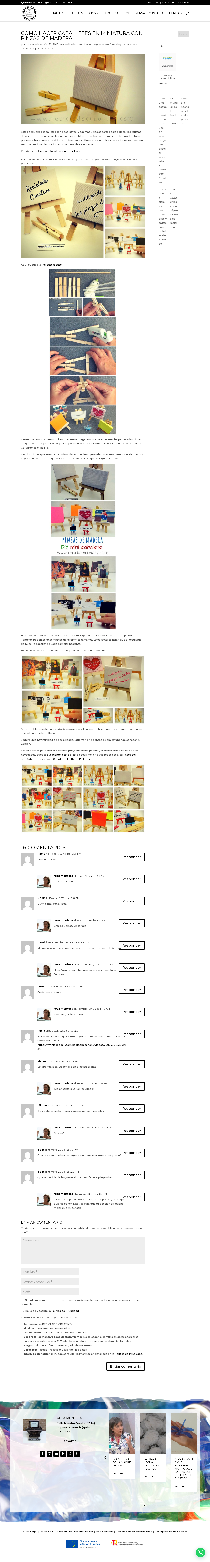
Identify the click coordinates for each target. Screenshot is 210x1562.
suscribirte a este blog (61, 754)
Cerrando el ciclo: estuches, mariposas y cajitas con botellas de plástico (184, 1469)
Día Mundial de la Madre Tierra (122, 1462)
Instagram (43, 759)
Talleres (59, 13)
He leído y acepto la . (51, 1310)
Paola (41, 1030)
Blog (107, 13)
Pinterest (85, 759)
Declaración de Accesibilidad (134, 1531)
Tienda (174, 13)
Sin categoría (117, 44)
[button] (105, 1457)
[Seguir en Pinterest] (70, 1454)
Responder (131, 857)
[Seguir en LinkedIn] (63, 1454)
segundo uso (101, 44)
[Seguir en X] (77, 1454)
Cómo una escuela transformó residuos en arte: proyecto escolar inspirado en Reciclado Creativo (163, 140)
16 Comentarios (46, 48)
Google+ (59, 759)
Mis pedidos (162, 3)
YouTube (27, 759)
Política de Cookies (81, 1531)
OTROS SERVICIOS (83, 13)
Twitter (71, 759)
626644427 (29, 2)
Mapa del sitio (104, 1531)
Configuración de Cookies (171, 1531)
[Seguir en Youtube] (56, 1454)
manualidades (68, 44)
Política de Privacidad (65, 1310)
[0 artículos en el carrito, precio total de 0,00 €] (162, 45)
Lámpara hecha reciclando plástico (185, 111)
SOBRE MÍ (122, 13)
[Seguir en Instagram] (49, 1454)
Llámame (69, 1441)
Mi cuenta (148, 3)
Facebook (130, 754)
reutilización (85, 44)
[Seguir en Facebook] (42, 1454)
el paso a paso (52, 264)
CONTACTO (156, 13)
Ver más (118, 1473)
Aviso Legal (30, 1531)
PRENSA (139, 13)
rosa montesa (34, 44)
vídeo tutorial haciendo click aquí (61, 151)
